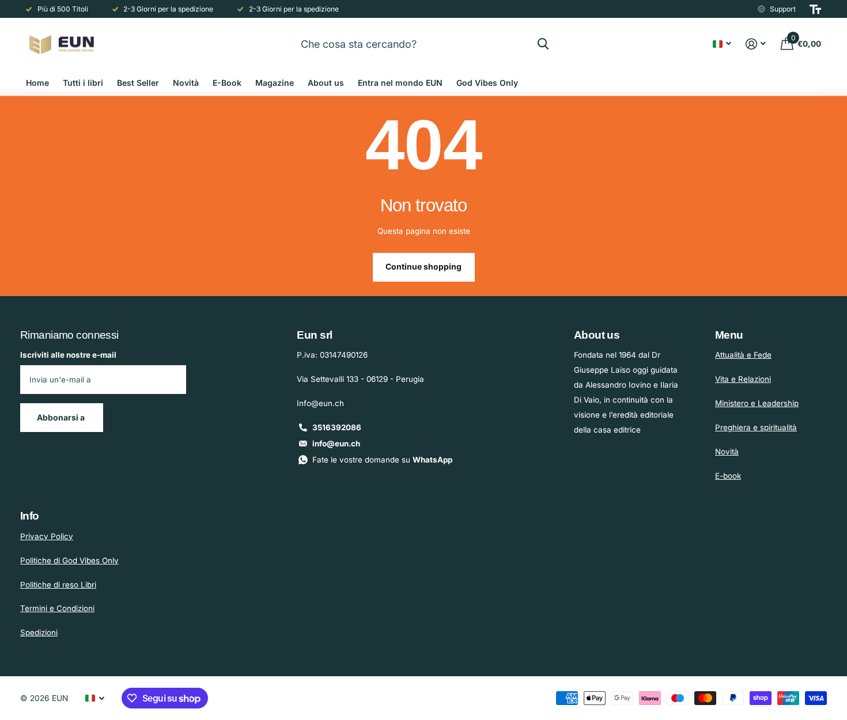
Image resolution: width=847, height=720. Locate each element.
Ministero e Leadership (757, 403)
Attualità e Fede (743, 354)
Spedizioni (39, 632)
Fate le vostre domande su (382, 459)
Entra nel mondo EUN (400, 83)
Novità (186, 83)
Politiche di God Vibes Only (69, 560)
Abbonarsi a (61, 417)
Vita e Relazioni (743, 379)
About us (326, 83)
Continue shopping (423, 266)
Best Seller (138, 83)
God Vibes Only (487, 83)
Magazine (274, 83)
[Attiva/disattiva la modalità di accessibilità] (815, 9)
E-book (728, 475)
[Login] (756, 44)
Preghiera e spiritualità (756, 427)
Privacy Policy (46, 536)
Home (37, 83)
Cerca (543, 44)
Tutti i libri (83, 83)
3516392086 (336, 427)
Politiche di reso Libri (58, 584)
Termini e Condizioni (57, 608)
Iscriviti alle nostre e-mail (68, 354)
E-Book (227, 83)
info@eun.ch (336, 443)
